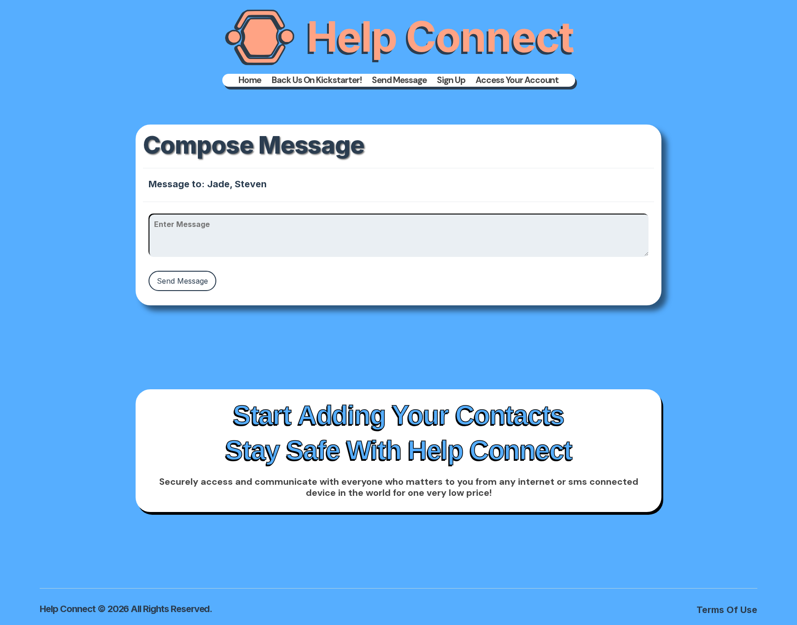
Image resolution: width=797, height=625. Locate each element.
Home (250, 80)
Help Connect (440, 37)
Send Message (182, 281)
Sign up (451, 80)
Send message (399, 80)
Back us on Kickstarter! (317, 80)
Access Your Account (517, 80)
